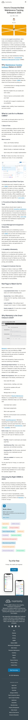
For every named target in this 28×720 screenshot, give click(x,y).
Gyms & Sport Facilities (14, 697)
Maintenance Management (10, 539)
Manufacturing (14, 705)
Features (14, 633)
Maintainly (4, 348)
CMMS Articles (15, 523)
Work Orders (14, 647)
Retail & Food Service (14, 712)
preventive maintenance (20, 209)
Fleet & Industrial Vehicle (14, 695)
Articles (14, 638)
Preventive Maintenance (14, 650)
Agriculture (5, 523)
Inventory (14, 652)
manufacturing (18, 425)
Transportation (20, 550)
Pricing (14, 635)
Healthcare (20, 531)
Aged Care (14, 685)
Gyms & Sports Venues (8, 531)
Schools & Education (8, 550)
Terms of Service (14, 660)
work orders (21, 197)
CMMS (18, 80)
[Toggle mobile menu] (25, 2)
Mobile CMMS (14, 642)
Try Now (14, 569)
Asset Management (11, 420)
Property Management (8, 546)
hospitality (7, 427)
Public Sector (14, 710)
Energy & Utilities (14, 527)
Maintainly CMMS (16, 535)
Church (5, 527)
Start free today (14, 670)
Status (14, 657)
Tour (14, 630)
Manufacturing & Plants (9, 543)
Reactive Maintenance (17, 396)
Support (14, 655)
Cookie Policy (14, 665)
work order (23, 216)
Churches (14, 690)
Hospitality (5, 535)
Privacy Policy (14, 662)
